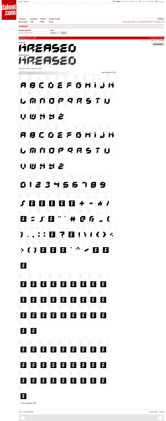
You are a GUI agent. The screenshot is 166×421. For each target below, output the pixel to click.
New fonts (23, 22)
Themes (22, 19)
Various (161, 38)
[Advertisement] (63, 10)
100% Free (154, 40)
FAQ (42, 22)
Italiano (152, 1)
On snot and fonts (28, 411)
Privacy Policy (153, 411)
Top (32, 22)
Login (20, 1)
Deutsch (144, 1)
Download (158, 44)
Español (135, 1)
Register (26, 1)
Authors (33, 19)
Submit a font (54, 19)
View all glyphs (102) (108, 72)
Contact (162, 411)
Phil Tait (31, 38)
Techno (154, 38)
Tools (51, 22)
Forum (43, 19)
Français (126, 1)
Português (160, 1)
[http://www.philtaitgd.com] (35, 38)
